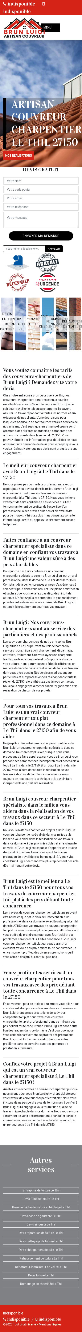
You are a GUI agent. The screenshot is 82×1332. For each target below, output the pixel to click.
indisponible (21, 4)
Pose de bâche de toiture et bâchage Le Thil (41, 1207)
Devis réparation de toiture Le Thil (41, 1233)
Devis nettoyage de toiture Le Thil (41, 1241)
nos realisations (18, 155)
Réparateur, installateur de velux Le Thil (41, 1267)
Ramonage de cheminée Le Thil (41, 1284)
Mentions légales (50, 1324)
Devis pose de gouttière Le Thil (41, 1216)
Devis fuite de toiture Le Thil (41, 1199)
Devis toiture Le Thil (41, 1275)
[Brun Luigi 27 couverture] (24, 27)
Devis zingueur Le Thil (41, 1224)
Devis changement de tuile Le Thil (41, 1249)
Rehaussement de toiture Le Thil (41, 1258)
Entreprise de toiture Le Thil (41, 1190)
